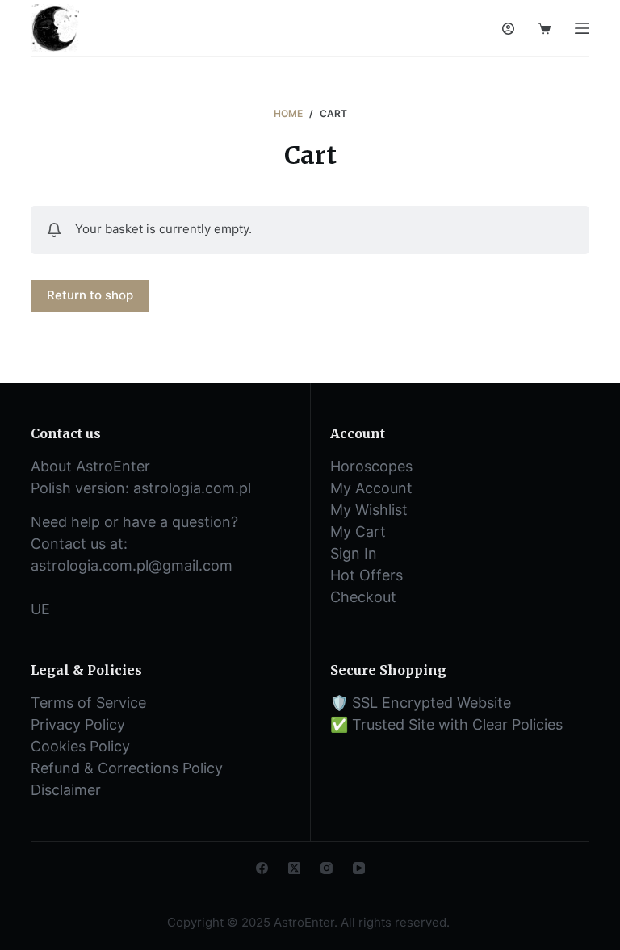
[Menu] (582, 28)
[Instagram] (326, 868)
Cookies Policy (80, 746)
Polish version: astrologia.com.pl (141, 487)
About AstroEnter (90, 466)
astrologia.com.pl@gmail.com (131, 565)
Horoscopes (371, 466)
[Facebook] (262, 868)
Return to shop (90, 295)
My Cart (358, 531)
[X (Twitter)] (294, 868)
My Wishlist (369, 509)
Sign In (353, 553)
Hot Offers (366, 575)
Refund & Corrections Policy (127, 768)
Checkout (363, 596)
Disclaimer (66, 789)
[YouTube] (359, 868)
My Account (371, 487)
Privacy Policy (78, 724)
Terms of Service (88, 702)
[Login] (508, 29)
